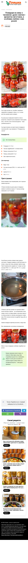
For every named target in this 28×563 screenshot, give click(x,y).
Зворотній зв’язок (5, 535)
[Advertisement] (14, 46)
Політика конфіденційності (16, 535)
